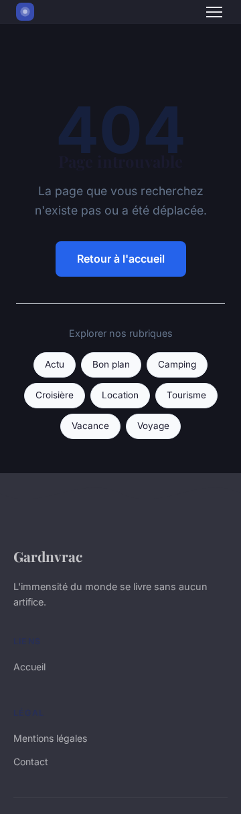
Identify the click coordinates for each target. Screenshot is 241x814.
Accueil (29, 666)
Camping (177, 364)
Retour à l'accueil (121, 258)
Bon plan (111, 364)
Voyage (153, 425)
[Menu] (214, 12)
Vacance (90, 425)
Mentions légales (50, 738)
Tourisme (186, 395)
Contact (30, 761)
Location (120, 395)
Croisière (54, 395)
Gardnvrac (47, 556)
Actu (54, 364)
